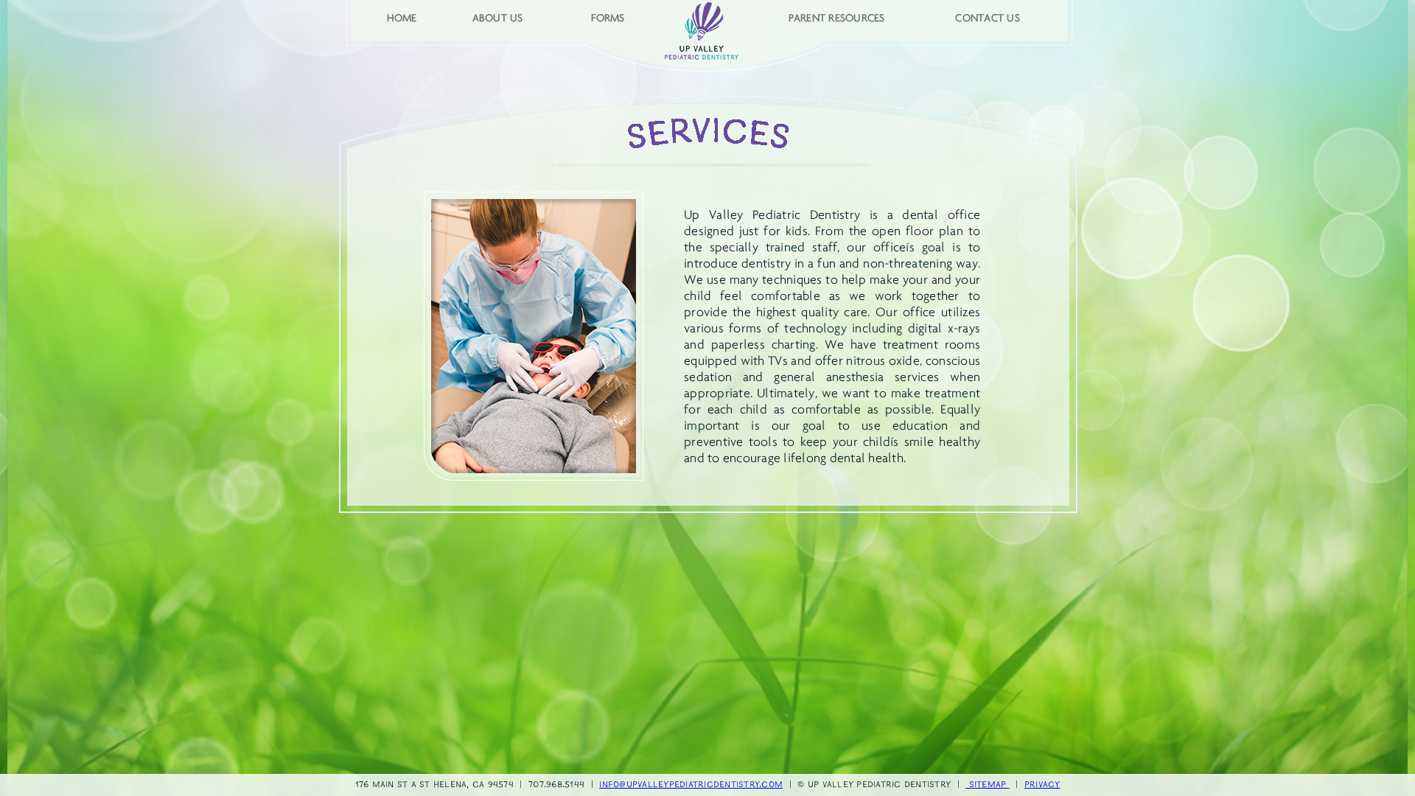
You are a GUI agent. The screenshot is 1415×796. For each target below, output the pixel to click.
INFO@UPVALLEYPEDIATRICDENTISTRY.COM (691, 785)
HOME (402, 17)
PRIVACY (1042, 785)
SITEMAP (987, 785)
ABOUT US (497, 17)
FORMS (607, 17)
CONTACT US (987, 17)
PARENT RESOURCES (837, 17)
